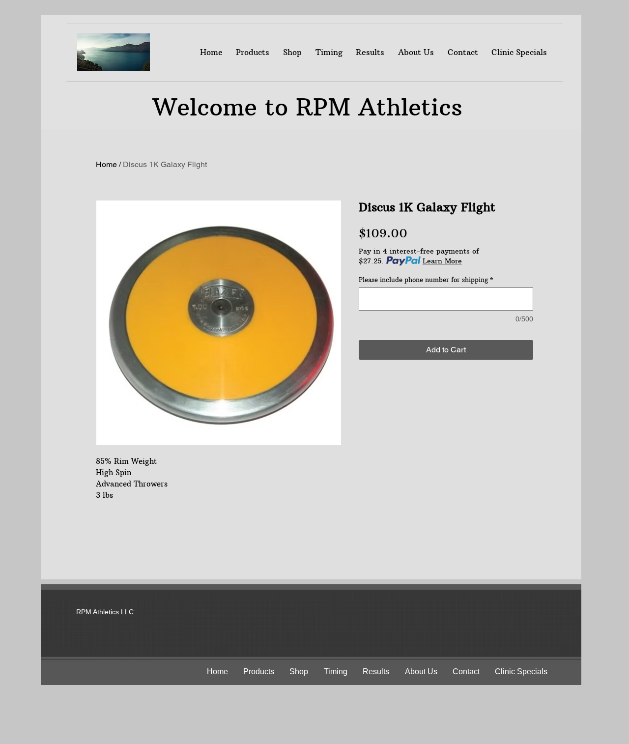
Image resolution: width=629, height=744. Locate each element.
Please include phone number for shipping (426, 280)
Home (106, 164)
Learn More (442, 261)
